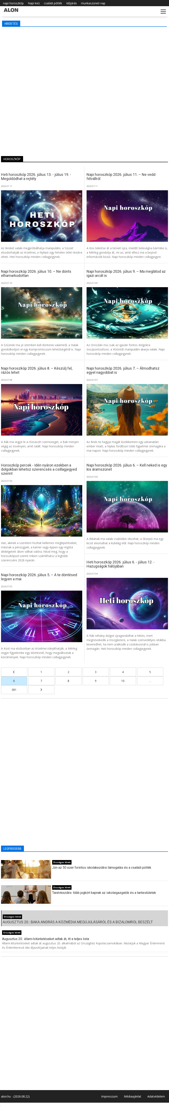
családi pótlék (53, 3)
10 (122, 681)
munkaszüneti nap (93, 3)
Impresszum (109, 1096)
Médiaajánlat (132, 1096)
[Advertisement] (85, 60)
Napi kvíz (34, 3)
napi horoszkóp (13, 3)
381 (14, 690)
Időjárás (71, 3)
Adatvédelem (156, 1096)
